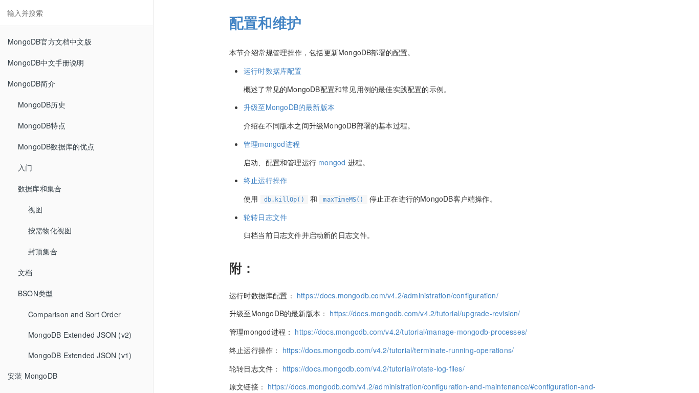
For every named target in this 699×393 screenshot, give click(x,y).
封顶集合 (42, 251)
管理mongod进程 (272, 144)
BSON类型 (35, 293)
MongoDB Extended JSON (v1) (80, 355)
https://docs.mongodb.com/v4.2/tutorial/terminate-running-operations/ (398, 350)
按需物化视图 (50, 230)
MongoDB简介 (31, 83)
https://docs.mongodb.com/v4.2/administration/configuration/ (397, 295)
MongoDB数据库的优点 (56, 146)
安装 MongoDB (32, 375)
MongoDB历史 (41, 104)
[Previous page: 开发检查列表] (177, 209)
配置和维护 (265, 22)
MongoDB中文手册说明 (46, 62)
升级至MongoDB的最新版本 (289, 107)
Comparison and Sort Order (74, 314)
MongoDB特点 (41, 125)
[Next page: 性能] (676, 209)
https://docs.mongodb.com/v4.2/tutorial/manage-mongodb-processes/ (411, 331)
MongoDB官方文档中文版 (50, 41)
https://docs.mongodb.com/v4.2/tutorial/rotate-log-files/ (373, 368)
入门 (25, 167)
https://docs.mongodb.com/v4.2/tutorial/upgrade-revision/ (425, 313)
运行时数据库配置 (273, 71)
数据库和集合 (39, 188)
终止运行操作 (265, 180)
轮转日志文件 (265, 217)
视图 (35, 209)
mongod (332, 162)
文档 (25, 272)
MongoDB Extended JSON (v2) (80, 335)
